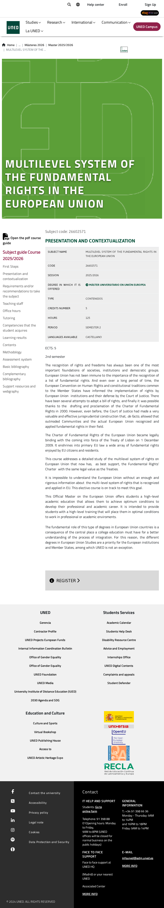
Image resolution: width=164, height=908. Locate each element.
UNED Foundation (45, 674)
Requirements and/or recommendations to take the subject (21, 291)
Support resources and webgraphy (19, 389)
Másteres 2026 (34, 45)
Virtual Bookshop (45, 732)
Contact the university (44, 793)
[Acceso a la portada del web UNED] (13, 27)
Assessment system (17, 359)
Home (11, 45)
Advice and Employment (119, 648)
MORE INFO (90, 894)
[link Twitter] (12, 801)
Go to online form (92, 809)
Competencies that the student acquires (19, 328)
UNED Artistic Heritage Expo (45, 757)
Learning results (14, 337)
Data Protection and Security (49, 842)
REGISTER (66, 580)
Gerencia (45, 622)
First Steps (10, 266)
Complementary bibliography (14, 376)
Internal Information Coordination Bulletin (45, 648)
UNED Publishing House (45, 740)
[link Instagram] (12, 830)
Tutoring (9, 317)
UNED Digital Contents (118, 665)
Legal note (36, 822)
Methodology (12, 352)
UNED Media (45, 683)
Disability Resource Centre (119, 640)
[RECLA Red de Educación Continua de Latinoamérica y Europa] (119, 769)
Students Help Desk (119, 631)
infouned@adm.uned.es (137, 858)
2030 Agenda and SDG (45, 700)
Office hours (11, 310)
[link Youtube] (11, 811)
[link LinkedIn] (12, 821)
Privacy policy (38, 812)
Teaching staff (13, 303)
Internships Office (118, 657)
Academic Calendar (119, 622)
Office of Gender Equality (45, 657)
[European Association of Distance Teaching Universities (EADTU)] (119, 753)
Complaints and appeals (119, 674)
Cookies (34, 832)
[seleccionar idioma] (77, 4)
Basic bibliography (16, 366)
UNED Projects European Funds (45, 640)
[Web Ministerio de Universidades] (119, 716)
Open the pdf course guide (22, 240)
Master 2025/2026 (60, 45)
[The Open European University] (119, 737)
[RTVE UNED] (150, 13)
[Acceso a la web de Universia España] (119, 726)
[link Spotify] (12, 840)
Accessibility (38, 802)
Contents (9, 344)
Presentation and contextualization (15, 276)
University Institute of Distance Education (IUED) (45, 691)
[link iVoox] (12, 850)
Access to (45, 749)
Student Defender (118, 683)
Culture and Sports (45, 723)
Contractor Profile (45, 631)
